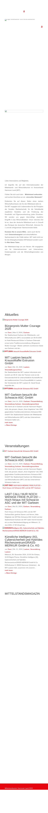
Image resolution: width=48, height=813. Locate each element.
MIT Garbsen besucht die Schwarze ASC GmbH (21, 396)
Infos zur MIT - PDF (24, 173)
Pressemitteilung (36, 401)
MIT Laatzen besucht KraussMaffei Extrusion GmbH (19, 360)
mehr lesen (9, 422)
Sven (9, 332)
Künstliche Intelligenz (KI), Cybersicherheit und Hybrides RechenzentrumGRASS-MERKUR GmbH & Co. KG (23, 541)
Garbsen (26, 332)
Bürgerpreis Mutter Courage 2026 (22, 327)
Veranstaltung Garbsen (13, 404)
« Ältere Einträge (11, 425)
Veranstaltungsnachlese (13, 370)
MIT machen (14, 772)
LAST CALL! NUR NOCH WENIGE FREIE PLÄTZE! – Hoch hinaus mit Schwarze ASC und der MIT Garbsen (23, 498)
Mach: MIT (13, 81)
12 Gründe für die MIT (19, 89)
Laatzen (26, 367)
